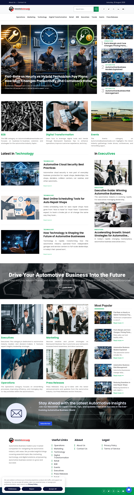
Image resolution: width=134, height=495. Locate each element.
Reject (31, 489)
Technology (59, 452)
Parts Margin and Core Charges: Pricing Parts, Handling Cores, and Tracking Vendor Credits (116, 44)
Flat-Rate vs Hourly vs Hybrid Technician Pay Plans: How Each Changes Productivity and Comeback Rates (48, 78)
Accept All (53, 489)
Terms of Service (112, 448)
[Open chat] (129, 490)
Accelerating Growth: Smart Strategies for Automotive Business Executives (112, 235)
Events (95, 134)
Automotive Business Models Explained (115, 68)
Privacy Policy (32, 484)
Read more (47, 186)
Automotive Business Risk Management (117, 92)
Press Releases (55, 382)
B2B (3, 134)
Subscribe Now (45, 423)
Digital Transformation (60, 134)
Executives (7, 337)
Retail (56, 461)
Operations (8, 382)
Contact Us (22, 2)
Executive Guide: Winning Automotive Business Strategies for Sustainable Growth (111, 195)
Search (96, 9)
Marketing (52, 337)
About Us (12, 2)
